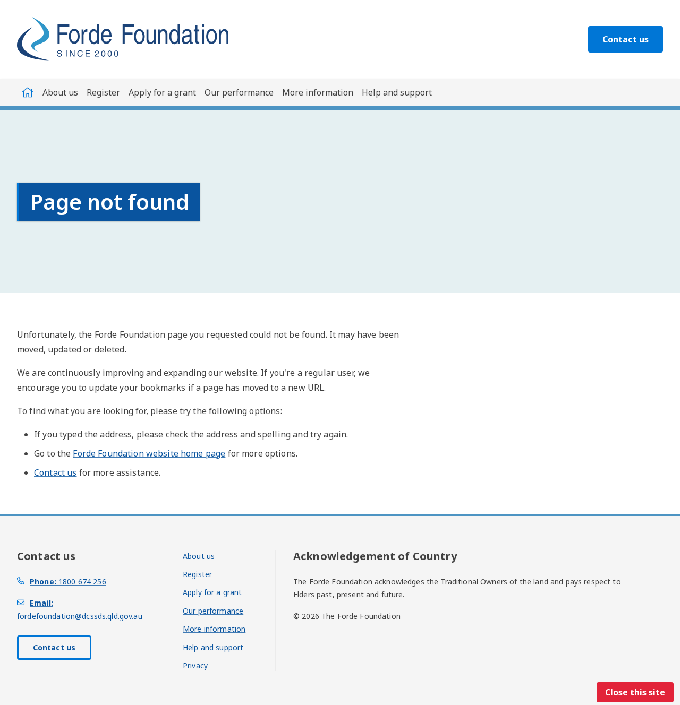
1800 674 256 (68, 582)
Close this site (635, 692)
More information (317, 92)
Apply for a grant (162, 92)
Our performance (239, 92)
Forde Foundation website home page (149, 453)
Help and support (397, 92)
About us (60, 92)
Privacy (195, 665)
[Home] (27, 92)
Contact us (625, 39)
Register (103, 92)
